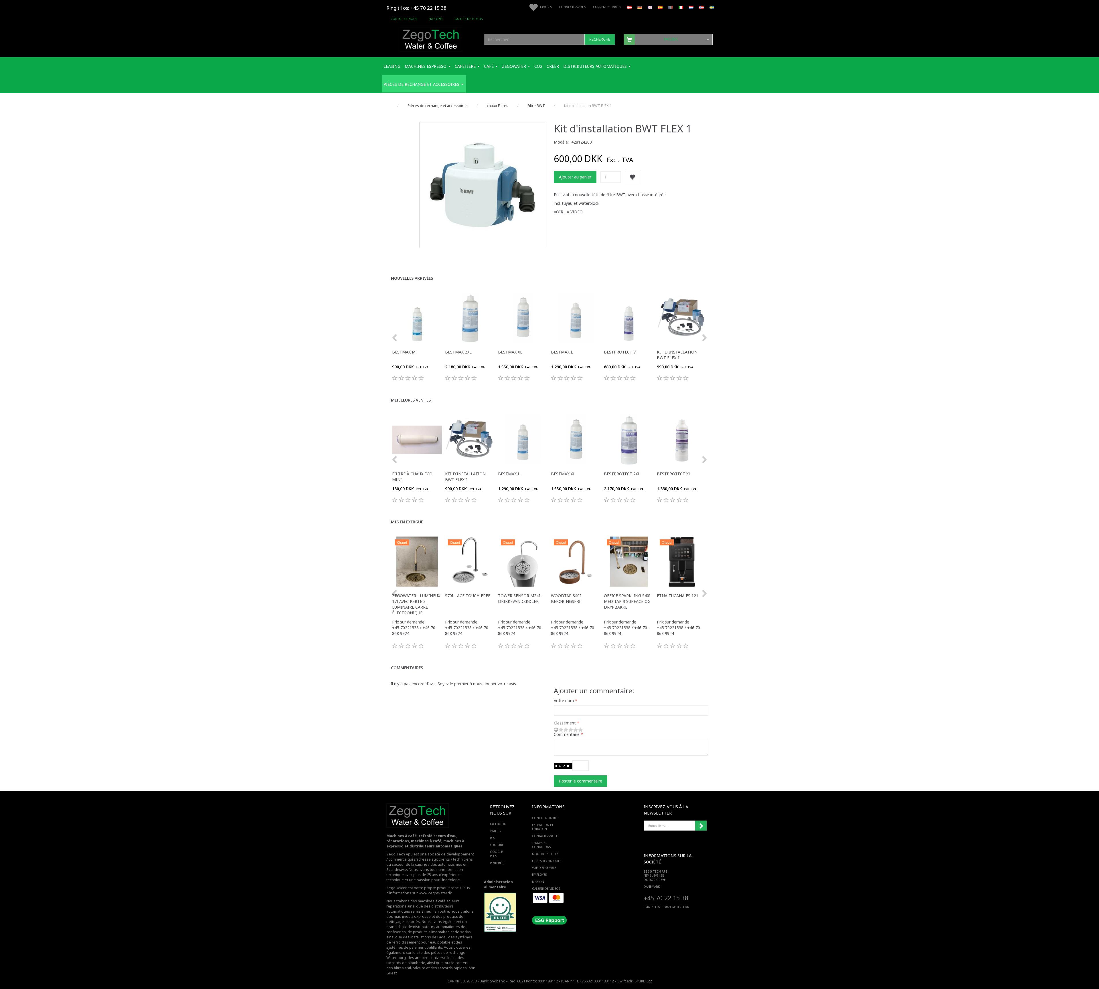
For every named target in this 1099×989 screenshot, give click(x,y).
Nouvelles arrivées (412, 278)
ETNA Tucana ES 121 (677, 595)
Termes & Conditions (541, 845)
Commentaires (407, 667)
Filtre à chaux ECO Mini (412, 476)
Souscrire (701, 826)
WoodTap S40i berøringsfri (566, 598)
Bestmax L (562, 352)
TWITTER (495, 831)
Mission (538, 882)
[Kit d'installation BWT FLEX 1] (482, 185)
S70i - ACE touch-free (467, 595)
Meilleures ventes (411, 400)
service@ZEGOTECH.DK (671, 907)
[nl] (691, 7)
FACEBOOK (498, 824)
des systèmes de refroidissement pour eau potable (429, 940)
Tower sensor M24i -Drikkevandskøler (520, 598)
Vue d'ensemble (544, 868)
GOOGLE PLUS (496, 854)
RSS (492, 838)
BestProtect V (620, 352)
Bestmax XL (510, 352)
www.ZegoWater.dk (435, 893)
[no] (701, 7)
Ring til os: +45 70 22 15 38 (416, 8)
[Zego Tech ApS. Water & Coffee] (431, 38)
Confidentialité (544, 818)
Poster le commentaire (580, 781)
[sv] (712, 7)
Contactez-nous (404, 19)
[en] (650, 7)
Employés (435, 19)
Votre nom (564, 700)
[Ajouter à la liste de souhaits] (632, 177)
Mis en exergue (407, 522)
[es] (660, 7)
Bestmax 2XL (458, 352)
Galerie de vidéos (468, 19)
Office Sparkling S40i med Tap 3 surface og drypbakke (627, 601)
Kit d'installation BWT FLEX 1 (677, 354)
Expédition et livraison (542, 827)
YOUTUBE (497, 845)
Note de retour (545, 854)
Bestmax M (404, 352)
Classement (565, 723)
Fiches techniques (546, 861)
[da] (629, 7)
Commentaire (567, 734)
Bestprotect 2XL (622, 473)
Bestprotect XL (674, 473)
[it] (681, 7)
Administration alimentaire (498, 884)
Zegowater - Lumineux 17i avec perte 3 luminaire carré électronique (416, 604)
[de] (640, 7)
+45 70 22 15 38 (666, 898)
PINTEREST (497, 863)
